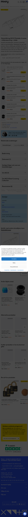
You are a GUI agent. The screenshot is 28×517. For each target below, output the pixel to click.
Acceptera (14, 258)
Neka (14, 262)
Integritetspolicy (13, 270)
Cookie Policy (7, 270)
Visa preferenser (14, 266)
